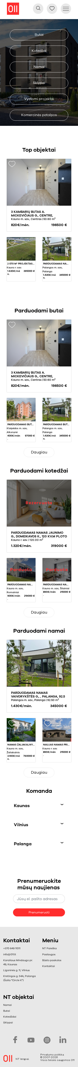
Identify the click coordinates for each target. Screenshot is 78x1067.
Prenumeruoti (39, 912)
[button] (51, 954)
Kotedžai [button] (39, 50)
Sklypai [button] (39, 82)
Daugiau (39, 452)
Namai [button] (39, 66)
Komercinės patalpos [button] (39, 115)
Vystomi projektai (39, 99)
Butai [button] (39, 34)
